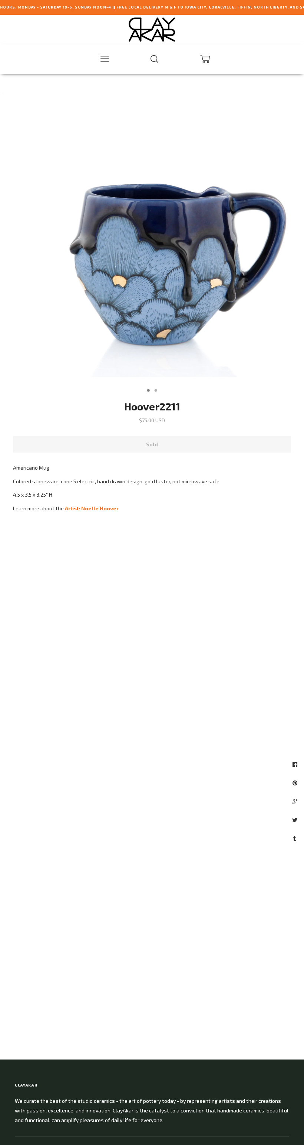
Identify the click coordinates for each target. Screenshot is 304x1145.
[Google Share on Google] (296, 801)
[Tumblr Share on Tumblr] (295, 838)
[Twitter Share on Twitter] (295, 820)
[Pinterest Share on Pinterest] (296, 783)
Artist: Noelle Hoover (92, 508)
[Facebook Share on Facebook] (296, 764)
